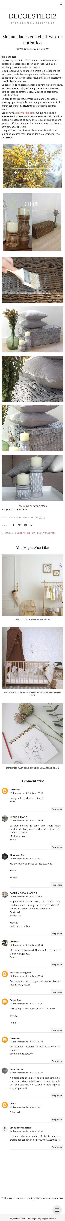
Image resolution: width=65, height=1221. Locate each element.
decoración (22, 533)
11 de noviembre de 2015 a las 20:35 (26, 976)
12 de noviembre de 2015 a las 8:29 (26, 1003)
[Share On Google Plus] (31, 525)
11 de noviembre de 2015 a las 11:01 (26, 896)
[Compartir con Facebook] (13, 525)
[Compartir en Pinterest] (25, 525)
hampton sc (16, 1069)
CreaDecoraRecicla (20, 1127)
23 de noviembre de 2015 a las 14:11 (26, 1107)
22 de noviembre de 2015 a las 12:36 (26, 1072)
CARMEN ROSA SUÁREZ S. (24, 893)
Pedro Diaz (16, 1000)
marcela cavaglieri (20, 972)
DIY (34, 533)
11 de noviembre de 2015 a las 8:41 (26, 858)
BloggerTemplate (49, 1218)
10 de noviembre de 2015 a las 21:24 (26, 820)
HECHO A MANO (18, 817)
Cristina (14, 941)
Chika (13, 1103)
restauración (46, 533)
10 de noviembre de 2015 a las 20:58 (26, 793)
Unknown (15, 789)
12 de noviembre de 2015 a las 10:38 (26, 1041)
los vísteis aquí (25, 112)
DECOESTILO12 (32, 16)
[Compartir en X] (19, 525)
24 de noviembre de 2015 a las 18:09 (26, 1131)
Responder (57, 809)
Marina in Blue (18, 855)
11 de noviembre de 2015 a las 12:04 (26, 945)
